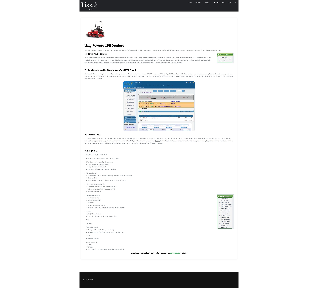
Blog (223, 2)
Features (198, 2)
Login (229, 2)
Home (190, 2)
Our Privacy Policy (88, 280)
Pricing (206, 2)
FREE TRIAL (175, 253)
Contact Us (215, 2)
